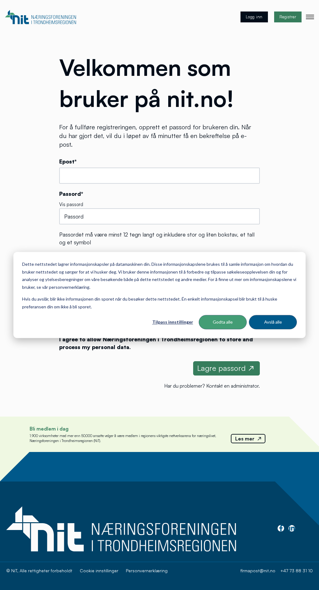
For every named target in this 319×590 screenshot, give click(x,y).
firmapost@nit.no (257, 570)
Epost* (68, 161)
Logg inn (254, 16)
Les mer (245, 439)
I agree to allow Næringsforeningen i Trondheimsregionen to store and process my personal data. (156, 343)
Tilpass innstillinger (172, 322)
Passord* (71, 193)
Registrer (287, 16)
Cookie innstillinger (99, 570)
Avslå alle (273, 322)
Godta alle (223, 322)
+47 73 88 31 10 (296, 570)
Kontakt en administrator (232, 386)
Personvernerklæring (147, 570)
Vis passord (71, 204)
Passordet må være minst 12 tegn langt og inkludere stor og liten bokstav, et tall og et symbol (157, 238)
